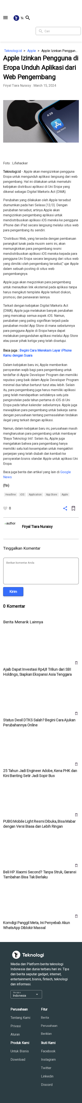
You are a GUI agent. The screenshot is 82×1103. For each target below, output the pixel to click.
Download (18, 1060)
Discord (47, 1085)
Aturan (15, 1034)
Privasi (16, 1026)
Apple (31, 51)
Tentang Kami (20, 1018)
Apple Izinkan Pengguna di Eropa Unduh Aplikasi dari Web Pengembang (60, 51)
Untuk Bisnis (20, 1051)
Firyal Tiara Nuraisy (17, 86)
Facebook (48, 1051)
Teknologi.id (13, 51)
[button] (5, 17)
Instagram (48, 1060)
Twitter (46, 1068)
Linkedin (47, 1076)
